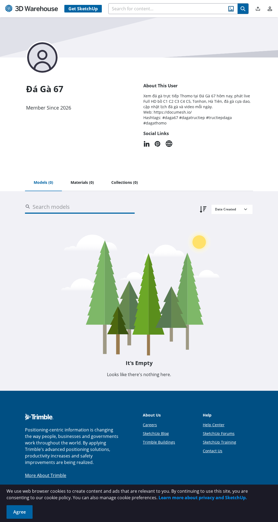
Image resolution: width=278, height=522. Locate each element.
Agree (19, 512)
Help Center (214, 424)
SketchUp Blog (156, 433)
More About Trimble (45, 475)
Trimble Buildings (159, 442)
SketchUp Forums (219, 433)
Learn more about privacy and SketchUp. (203, 498)
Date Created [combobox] (225, 209)
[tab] (43, 182)
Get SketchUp (83, 9)
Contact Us (212, 450)
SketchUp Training (219, 442)
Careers (150, 424)
